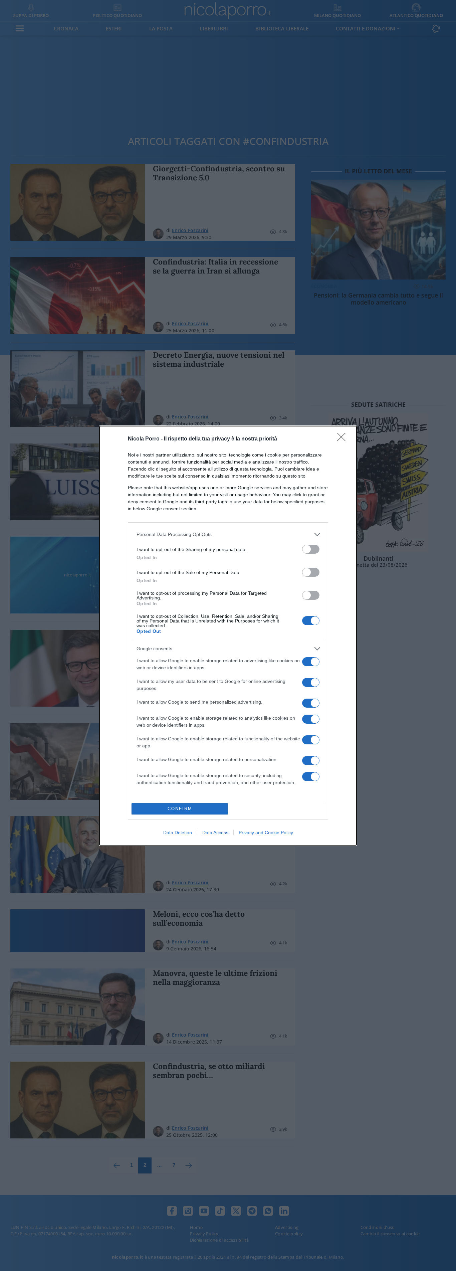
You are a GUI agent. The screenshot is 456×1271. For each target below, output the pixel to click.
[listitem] (228, 534)
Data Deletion (177, 832)
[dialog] (228, 635)
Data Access (215, 832)
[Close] (343, 439)
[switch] (310, 549)
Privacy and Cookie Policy (266, 832)
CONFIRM (180, 808)
